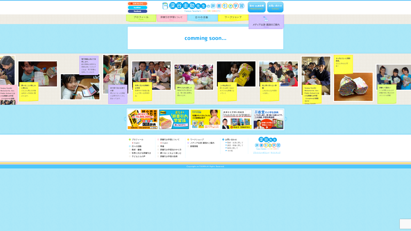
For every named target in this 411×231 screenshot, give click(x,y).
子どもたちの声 (138, 156)
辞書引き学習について (169, 139)
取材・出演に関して (235, 143)
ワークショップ (197, 139)
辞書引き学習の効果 (169, 156)
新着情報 (194, 146)
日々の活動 (136, 146)
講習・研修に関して (235, 145)
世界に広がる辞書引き (141, 153)
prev (125, 119)
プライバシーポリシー (261, 152)
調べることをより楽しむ (170, 153)
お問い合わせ (231, 139)
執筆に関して (232, 148)
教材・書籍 (136, 150)
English (137, 143)
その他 (230, 151)
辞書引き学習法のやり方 (170, 150)
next (286, 119)
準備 (162, 146)
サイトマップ (275, 152)
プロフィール (137, 139)
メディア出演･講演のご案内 (202, 143)
